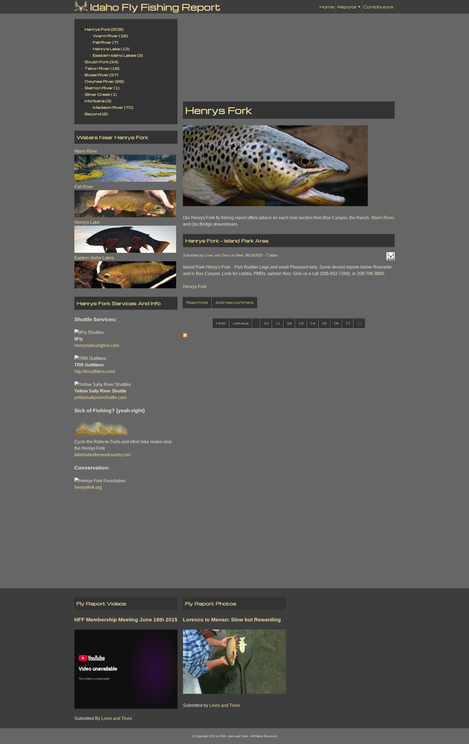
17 (347, 323)
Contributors (378, 6)
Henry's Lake (87, 222)
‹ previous (240, 323)
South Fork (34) (101, 61)
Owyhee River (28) (104, 81)
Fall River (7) (105, 42)
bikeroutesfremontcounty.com (102, 454)
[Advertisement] (289, 57)
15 (324, 323)
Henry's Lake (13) (111, 48)
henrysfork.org (88, 487)
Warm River (382, 217)
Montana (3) (98, 100)
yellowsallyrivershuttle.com (100, 397)
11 (277, 323)
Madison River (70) (113, 107)
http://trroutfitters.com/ (94, 371)
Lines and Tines (217, 255)
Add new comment (235, 302)
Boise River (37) (101, 74)
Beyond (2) (96, 113)
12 (289, 323)
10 (266, 323)
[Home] (81, 6)
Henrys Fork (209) (104, 29)
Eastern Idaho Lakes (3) (118, 55)
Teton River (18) (102, 68)
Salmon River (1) (102, 87)
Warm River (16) (110, 35)
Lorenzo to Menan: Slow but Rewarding (232, 619)
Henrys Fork (195, 286)
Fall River (83, 186)
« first (221, 323)
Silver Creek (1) (101, 94)
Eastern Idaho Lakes (94, 258)
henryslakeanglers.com (96, 345)
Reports (346, 9)
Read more (197, 302)
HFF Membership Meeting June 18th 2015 (126, 619)
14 (312, 323)
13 (300, 323)
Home (326, 6)
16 (336, 323)
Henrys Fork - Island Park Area (226, 240)
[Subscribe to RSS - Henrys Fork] (185, 336)
